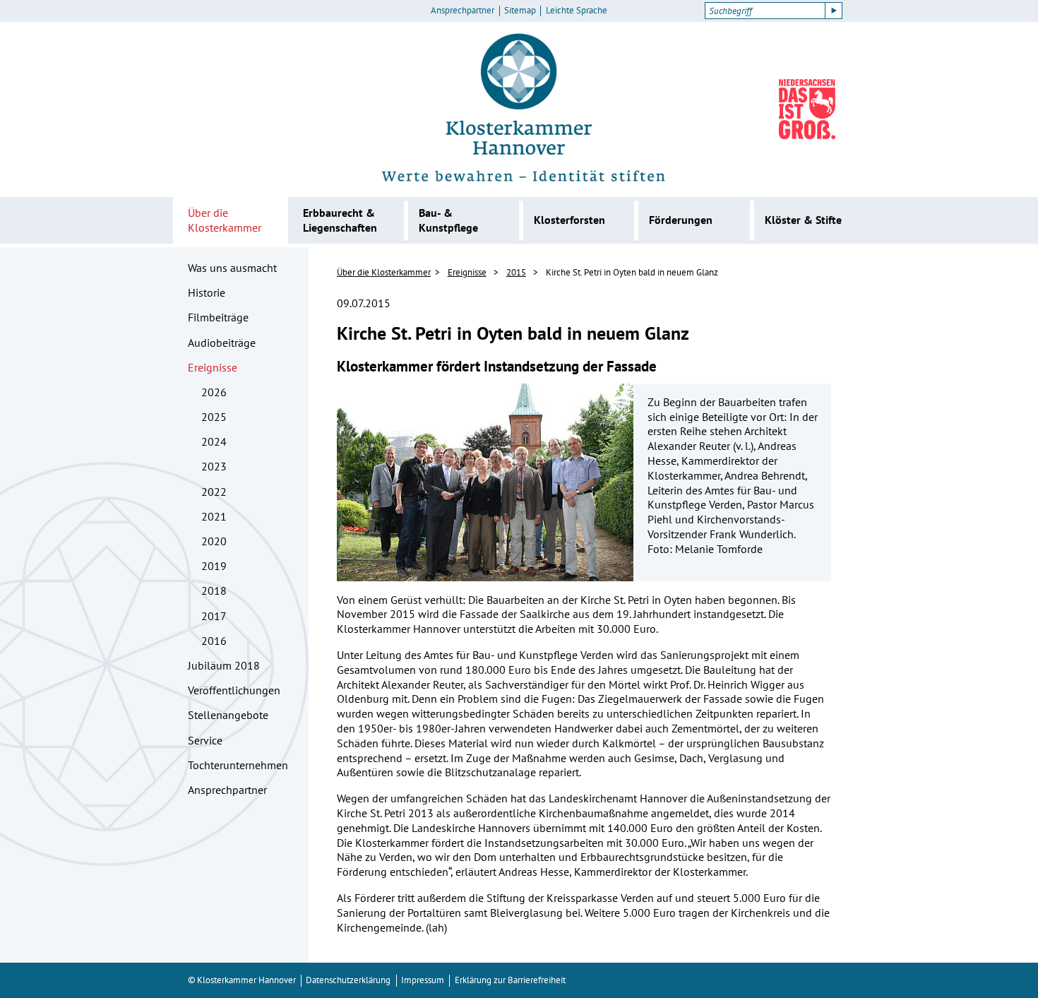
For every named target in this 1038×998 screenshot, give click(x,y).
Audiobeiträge (222, 342)
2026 (214, 392)
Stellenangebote (228, 715)
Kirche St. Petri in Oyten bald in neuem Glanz (632, 272)
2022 (214, 492)
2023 (214, 466)
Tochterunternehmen (238, 765)
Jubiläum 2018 (224, 665)
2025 (214, 417)
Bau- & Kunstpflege (448, 220)
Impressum (422, 980)
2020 (214, 541)
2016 (214, 641)
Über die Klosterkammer (224, 220)
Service (205, 740)
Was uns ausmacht (232, 268)
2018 (214, 590)
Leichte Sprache (576, 10)
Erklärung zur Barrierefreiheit (510, 980)
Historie (206, 292)
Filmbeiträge (218, 317)
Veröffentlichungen (234, 690)
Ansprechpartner (462, 10)
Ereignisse (212, 367)
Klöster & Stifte (803, 220)
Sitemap (520, 10)
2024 (214, 441)
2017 (214, 616)
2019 (214, 566)
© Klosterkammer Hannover (242, 980)
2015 (516, 272)
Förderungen (680, 220)
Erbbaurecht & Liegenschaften (340, 220)
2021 (214, 516)
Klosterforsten (569, 220)
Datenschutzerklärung (348, 980)
